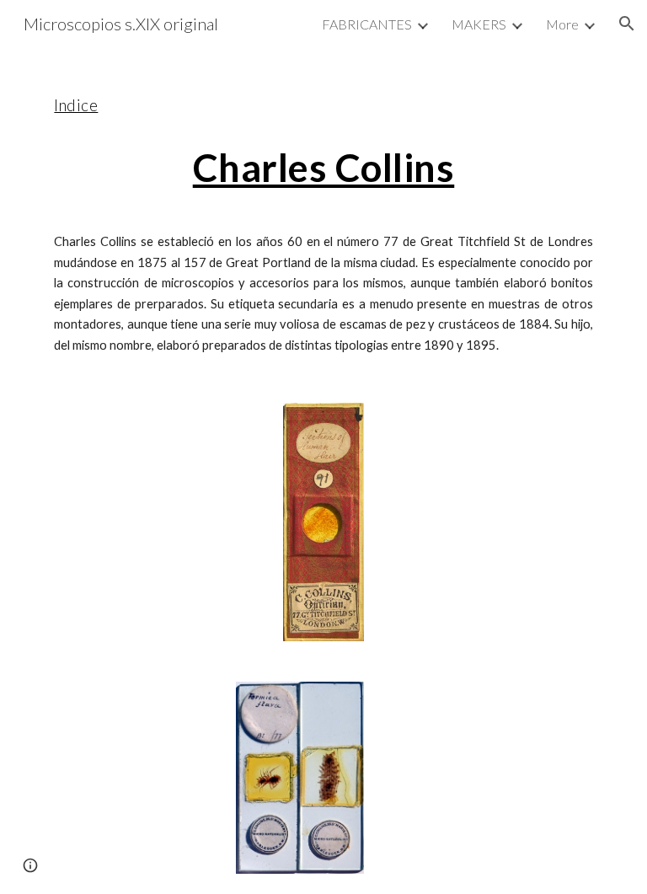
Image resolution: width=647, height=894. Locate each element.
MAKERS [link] (479, 24)
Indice (76, 105)
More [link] (562, 24)
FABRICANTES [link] (367, 24)
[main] (323, 214)
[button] (627, 23)
